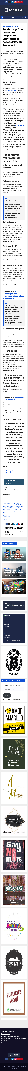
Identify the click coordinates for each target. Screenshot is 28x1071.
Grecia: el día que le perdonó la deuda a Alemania (18, 529)
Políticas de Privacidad (7, 1031)
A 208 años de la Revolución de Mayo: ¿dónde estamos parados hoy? (9, 531)
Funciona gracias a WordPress (9, 1066)
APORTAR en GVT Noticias (11, 482)
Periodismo (5, 26)
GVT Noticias (18, 558)
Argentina (19, 125)
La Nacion (9, 473)
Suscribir (6, 695)
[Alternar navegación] (13, 17)
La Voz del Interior (11, 475)
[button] (23, 17)
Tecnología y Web (13, 26)
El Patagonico (10, 471)
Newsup (22, 1066)
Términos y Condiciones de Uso (10, 1036)
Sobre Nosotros (5, 1034)
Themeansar (14, 1068)
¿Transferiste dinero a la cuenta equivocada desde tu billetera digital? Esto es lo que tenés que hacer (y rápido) (8, 508)
